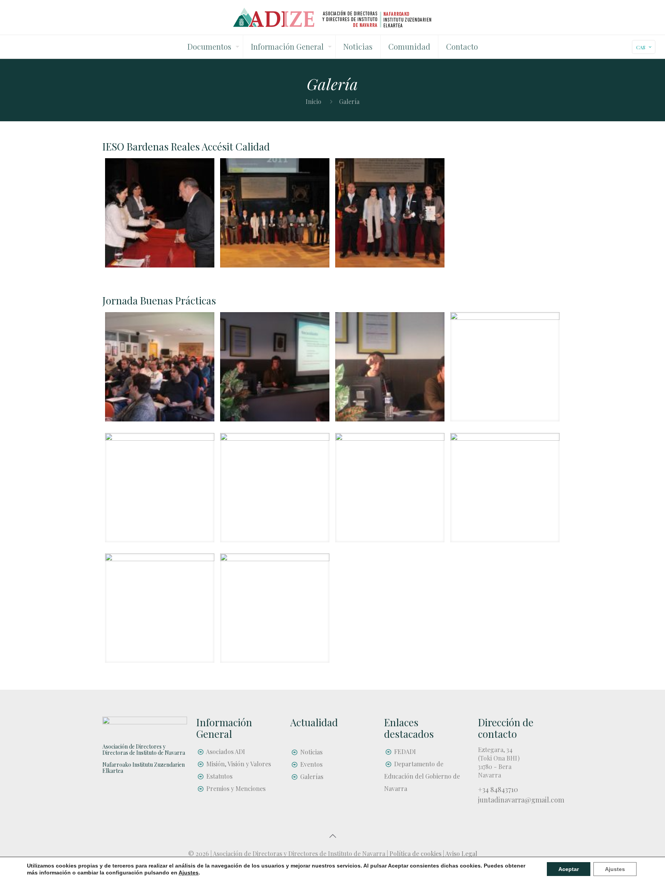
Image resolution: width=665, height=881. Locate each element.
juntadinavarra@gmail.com (521, 799)
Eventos (311, 764)
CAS (640, 47)
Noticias (311, 752)
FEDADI (405, 751)
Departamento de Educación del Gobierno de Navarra (422, 776)
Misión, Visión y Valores (238, 764)
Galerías (311, 776)
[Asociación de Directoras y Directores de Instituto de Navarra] (333, 17)
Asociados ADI (225, 751)
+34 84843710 (498, 789)
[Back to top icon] (332, 836)
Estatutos (219, 776)
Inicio (313, 101)
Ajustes (615, 869)
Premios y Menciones (236, 788)
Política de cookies (415, 853)
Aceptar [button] (568, 869)
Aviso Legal (461, 853)
